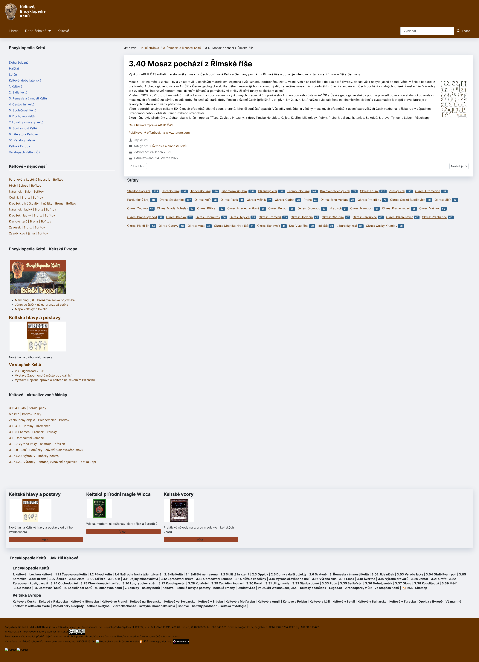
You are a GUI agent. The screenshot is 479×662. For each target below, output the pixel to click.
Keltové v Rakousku (53, 601)
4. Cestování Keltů (21, 104)
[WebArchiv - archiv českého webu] (118, 641)
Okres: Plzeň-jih (138, 226)
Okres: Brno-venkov (335, 200)
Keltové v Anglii (269, 601)
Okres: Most (196, 226)
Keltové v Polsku (295, 601)
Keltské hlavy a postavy (35, 494)
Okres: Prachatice (434, 217)
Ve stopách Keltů (25, 364)
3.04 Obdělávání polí (441, 574)
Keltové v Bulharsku (372, 601)
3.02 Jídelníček (383, 574)
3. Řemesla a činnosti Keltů (28, 98)
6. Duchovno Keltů (22, 116)
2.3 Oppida (260, 574)
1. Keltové (15, 86)
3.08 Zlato (77, 579)
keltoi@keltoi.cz (244, 627)
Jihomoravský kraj (235, 191)
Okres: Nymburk (361, 208)
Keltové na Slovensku (145, 601)
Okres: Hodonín (302, 217)
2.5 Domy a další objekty (288, 574)
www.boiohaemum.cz (57, 641)
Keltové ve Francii (114, 601)
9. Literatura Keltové (23, 134)
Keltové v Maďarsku (240, 601)
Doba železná (35, 31)
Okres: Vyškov (429, 208)
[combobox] (427, 31)
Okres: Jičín (443, 200)
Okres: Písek (229, 200)
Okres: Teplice (240, 217)
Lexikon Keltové (41, 574)
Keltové (63, 31)
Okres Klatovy (169, 226)
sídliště (323, 226)
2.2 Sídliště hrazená (234, 574)
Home (14, 31)
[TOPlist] (10, 649)
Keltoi (64, 631)
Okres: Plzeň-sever (399, 217)
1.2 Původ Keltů (101, 574)
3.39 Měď (449, 583)
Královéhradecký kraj (335, 191)
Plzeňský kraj (267, 191)
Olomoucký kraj (298, 191)
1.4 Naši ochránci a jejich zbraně (138, 574)
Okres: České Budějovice (407, 200)
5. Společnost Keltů (22, 110)
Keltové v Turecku (402, 601)
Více (45, 540)
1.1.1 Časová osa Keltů (71, 574)
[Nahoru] (472, 655)
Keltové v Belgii (343, 601)
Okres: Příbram (207, 208)
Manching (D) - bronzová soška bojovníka (45, 300)
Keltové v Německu (85, 601)
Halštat (14, 68)
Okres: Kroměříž (270, 217)
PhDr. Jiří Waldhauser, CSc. (277, 588)
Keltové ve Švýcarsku (180, 601)
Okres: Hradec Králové (243, 208)
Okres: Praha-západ (396, 208)
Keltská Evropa (19, 146)
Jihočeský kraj (200, 191)
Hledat (465, 31)
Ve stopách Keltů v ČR (24, 152)
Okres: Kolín (203, 200)
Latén (13, 74)
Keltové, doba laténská (25, 80)
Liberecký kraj (347, 226)
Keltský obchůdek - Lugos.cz (321, 588)
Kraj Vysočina (298, 226)
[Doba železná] (48, 30)
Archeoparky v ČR (358, 588)
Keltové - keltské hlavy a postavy (186, 588)
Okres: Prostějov (369, 200)
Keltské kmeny (224, 588)
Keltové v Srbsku (210, 601)
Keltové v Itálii (320, 601)
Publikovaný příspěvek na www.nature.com (159, 132)
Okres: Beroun (278, 208)
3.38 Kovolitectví (426, 583)
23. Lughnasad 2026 (29, 371)
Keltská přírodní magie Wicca (118, 494)
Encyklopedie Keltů (31, 568)
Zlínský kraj (397, 191)
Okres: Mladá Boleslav (172, 208)
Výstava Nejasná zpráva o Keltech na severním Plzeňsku (55, 380)
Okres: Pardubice (365, 217)
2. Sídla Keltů (18, 92)
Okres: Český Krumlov (381, 226)
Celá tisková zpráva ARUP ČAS (151, 125)
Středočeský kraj (139, 191)
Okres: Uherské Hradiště (231, 226)
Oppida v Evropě (431, 601)
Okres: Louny (369, 191)
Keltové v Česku (24, 601)
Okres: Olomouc (309, 208)
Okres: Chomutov (208, 217)
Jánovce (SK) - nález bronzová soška (41, 304)
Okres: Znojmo (137, 208)
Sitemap (421, 588)
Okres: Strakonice (171, 200)
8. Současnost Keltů (23, 128)
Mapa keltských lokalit (31, 309)
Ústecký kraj (171, 191)
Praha (308, 200)
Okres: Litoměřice (427, 191)
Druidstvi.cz (246, 588)
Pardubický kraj (138, 200)
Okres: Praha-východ (142, 217)
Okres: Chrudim (333, 217)
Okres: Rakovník (268, 226)
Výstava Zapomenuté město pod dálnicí (43, 375)
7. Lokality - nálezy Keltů (26, 122)
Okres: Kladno (285, 200)
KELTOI (71, 636)
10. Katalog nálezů (22, 140)
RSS (146, 641)
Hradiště (335, 208)
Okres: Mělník (256, 200)
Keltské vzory (178, 494)
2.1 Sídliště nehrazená (202, 574)
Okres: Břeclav (176, 217)
